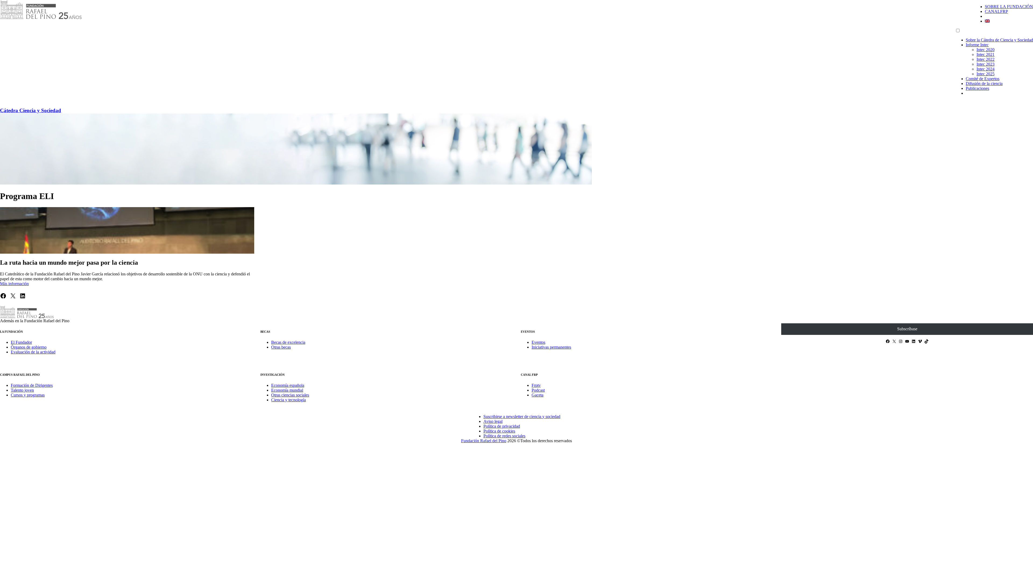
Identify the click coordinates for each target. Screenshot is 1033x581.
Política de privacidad (501, 426)
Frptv (536, 385)
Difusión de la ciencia (984, 83)
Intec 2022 (986, 59)
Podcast (538, 390)
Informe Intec (977, 44)
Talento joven (22, 390)
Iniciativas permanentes (551, 347)
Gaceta (537, 395)
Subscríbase (907, 329)
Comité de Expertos (982, 78)
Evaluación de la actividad (33, 352)
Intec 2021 (986, 54)
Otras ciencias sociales (290, 395)
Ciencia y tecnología (288, 400)
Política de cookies (499, 431)
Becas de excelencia (288, 342)
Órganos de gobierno (29, 347)
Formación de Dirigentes (32, 385)
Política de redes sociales (504, 436)
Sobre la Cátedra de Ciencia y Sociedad (999, 40)
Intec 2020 (986, 49)
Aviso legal (493, 421)
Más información (14, 283)
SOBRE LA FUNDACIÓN (1009, 6)
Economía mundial (287, 390)
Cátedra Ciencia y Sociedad (30, 110)
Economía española (287, 385)
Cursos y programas (28, 395)
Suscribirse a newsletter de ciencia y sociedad (521, 416)
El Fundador (21, 342)
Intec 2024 (986, 69)
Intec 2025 (986, 74)
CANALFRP (996, 11)
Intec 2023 (986, 64)
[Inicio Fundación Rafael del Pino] (41, 18)
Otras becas (281, 347)
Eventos (538, 342)
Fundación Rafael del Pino (483, 440)
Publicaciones (977, 88)
